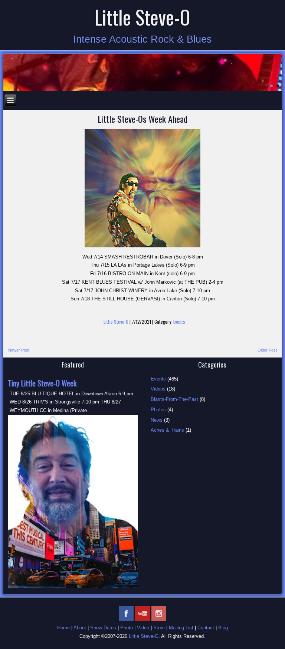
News (157, 420)
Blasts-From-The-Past (174, 399)
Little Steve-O (142, 17)
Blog (223, 627)
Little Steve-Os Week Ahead (142, 118)
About (79, 627)
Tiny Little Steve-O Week (42, 383)
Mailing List (181, 627)
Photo (126, 627)
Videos (158, 389)
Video (143, 627)
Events (179, 321)
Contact (205, 627)
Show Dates (103, 627)
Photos (158, 409)
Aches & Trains (167, 430)
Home (63, 627)
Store (159, 627)
